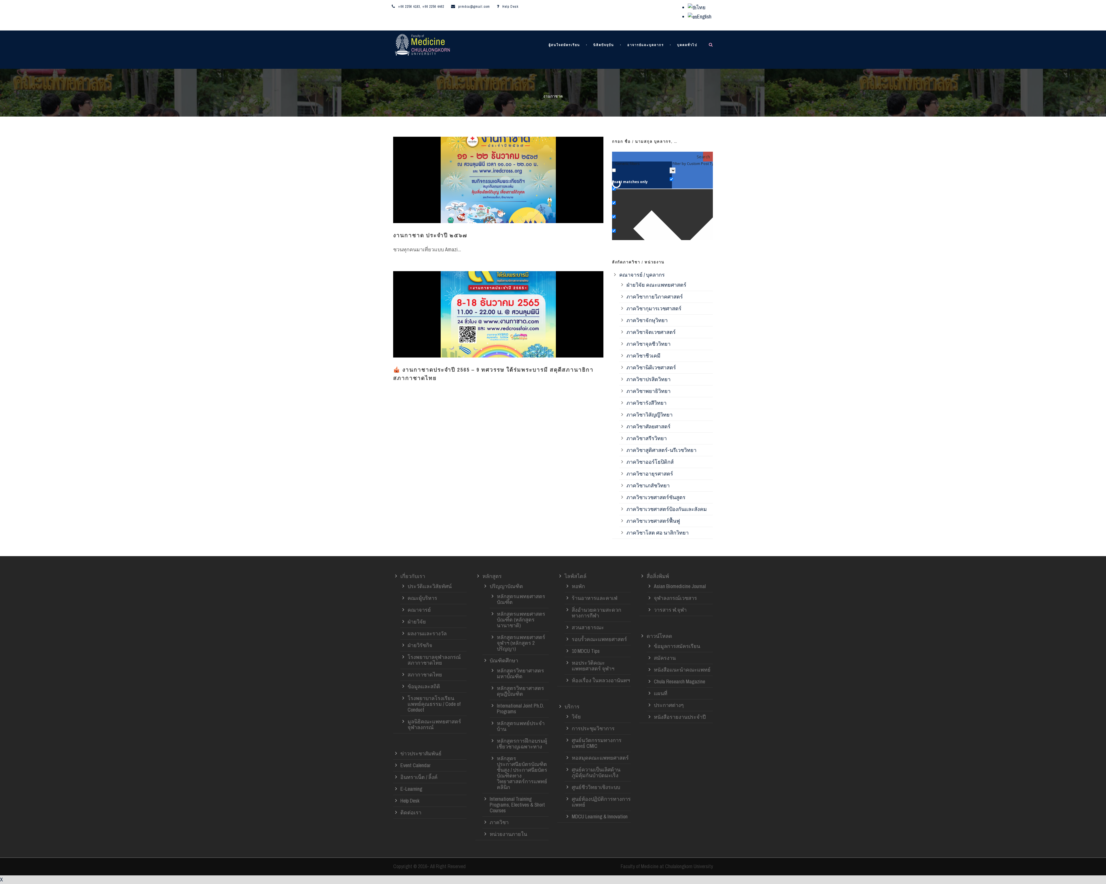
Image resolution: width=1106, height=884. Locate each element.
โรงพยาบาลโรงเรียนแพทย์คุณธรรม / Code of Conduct (434, 704)
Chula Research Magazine (679, 681)
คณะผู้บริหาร (422, 598)
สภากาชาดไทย (425, 674)
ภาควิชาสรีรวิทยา (646, 438)
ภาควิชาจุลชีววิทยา (648, 343)
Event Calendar (415, 765)
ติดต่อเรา (410, 812)
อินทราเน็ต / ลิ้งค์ (419, 777)
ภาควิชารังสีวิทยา (646, 402)
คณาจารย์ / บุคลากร (642, 274)
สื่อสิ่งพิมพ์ (658, 576)
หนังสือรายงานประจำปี (680, 716)
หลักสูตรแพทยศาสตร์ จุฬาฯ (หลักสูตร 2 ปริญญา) (521, 643)
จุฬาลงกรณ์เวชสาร (675, 598)
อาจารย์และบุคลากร (645, 45)
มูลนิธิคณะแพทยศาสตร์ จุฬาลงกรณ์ (434, 724)
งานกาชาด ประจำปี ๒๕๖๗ (430, 235)
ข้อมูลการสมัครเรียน (677, 646)
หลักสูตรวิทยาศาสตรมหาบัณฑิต (520, 673)
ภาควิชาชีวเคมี (643, 355)
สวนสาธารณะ (588, 627)
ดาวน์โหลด (659, 636)
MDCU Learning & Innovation (600, 816)
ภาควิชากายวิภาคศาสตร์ (654, 296)
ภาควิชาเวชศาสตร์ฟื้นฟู (653, 520)
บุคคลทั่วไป (687, 45)
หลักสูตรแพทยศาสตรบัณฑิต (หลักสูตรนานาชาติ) (521, 619)
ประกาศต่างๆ (669, 705)
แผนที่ (660, 693)
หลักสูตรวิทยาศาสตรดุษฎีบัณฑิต (520, 691)
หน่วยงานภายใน (508, 834)
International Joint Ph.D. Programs (520, 708)
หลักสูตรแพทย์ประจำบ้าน (521, 726)
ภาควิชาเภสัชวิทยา (648, 485)
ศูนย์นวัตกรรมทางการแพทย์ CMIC (597, 743)
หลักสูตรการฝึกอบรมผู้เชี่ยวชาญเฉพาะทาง (522, 743)
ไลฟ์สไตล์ (575, 576)
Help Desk (510, 6)
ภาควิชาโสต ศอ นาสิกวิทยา (657, 532)
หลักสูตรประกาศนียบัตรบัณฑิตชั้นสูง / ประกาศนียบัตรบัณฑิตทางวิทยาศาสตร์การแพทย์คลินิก (522, 773)
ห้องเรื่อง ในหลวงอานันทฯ (601, 680)
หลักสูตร (492, 576)
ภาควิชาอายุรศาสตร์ (649, 473)
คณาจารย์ (419, 609)
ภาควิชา (499, 822)
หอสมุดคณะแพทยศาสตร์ (600, 757)
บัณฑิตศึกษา (504, 660)
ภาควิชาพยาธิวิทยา (648, 391)
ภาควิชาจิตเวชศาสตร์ (651, 332)
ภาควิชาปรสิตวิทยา (648, 379)
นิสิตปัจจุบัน (603, 45)
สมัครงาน (665, 657)
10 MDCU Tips (586, 651)
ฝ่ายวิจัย (417, 621)
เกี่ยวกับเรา (412, 576)
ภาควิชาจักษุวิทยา (647, 320)
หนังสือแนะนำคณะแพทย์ (682, 669)
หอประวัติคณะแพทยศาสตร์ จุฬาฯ (593, 665)
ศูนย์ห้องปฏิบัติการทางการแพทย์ (601, 801)
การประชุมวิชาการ (593, 728)
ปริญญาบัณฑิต (506, 586)
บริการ (572, 706)
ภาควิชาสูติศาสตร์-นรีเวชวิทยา (661, 450)
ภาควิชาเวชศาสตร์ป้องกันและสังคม (666, 509)
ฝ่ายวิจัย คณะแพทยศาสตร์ (656, 284)
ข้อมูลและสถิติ (424, 686)
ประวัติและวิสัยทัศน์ (430, 586)
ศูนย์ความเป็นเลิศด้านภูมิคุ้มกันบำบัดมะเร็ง (596, 772)
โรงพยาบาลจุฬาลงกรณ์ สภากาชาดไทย (434, 659)
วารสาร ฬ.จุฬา (670, 609)
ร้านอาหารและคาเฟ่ (595, 598)
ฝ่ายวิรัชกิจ (420, 645)
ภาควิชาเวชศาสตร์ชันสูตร (655, 497)
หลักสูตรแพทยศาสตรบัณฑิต (521, 599)
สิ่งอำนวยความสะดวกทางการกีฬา (596, 612)
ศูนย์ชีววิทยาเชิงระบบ (596, 787)
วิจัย (576, 716)
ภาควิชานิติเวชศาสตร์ (651, 367)
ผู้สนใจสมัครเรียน (564, 45)
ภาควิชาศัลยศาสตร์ (648, 426)
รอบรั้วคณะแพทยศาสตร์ (599, 639)
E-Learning (411, 788)
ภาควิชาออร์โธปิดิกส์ (650, 461)
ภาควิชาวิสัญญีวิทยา (649, 414)
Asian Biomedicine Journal (680, 586)
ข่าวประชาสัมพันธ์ (421, 753)
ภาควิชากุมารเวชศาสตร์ (653, 308)
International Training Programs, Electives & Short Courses (517, 804)
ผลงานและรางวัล (427, 633)
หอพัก (578, 586)
